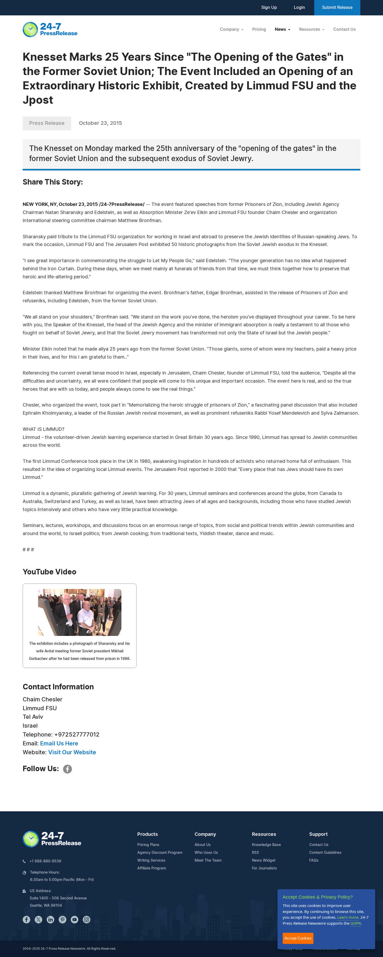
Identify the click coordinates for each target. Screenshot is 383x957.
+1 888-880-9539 (45, 861)
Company (205, 834)
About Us (203, 845)
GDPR (355, 923)
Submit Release (337, 7)
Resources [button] (310, 29)
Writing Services (151, 860)
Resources (264, 834)
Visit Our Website (72, 752)
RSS (255, 853)
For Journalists (264, 868)
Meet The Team (208, 860)
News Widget (263, 860)
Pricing (259, 29)
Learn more (347, 917)
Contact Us (344, 29)
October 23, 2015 (100, 123)
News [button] (281, 29)
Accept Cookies (298, 938)
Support (318, 834)
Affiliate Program (151, 868)
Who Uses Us (206, 853)
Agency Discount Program (159, 853)
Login (299, 7)
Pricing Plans (148, 845)
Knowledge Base (266, 845)
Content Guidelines (325, 853)
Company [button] (230, 29)
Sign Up (269, 7)
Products (147, 834)
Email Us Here (59, 743)
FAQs (314, 860)
